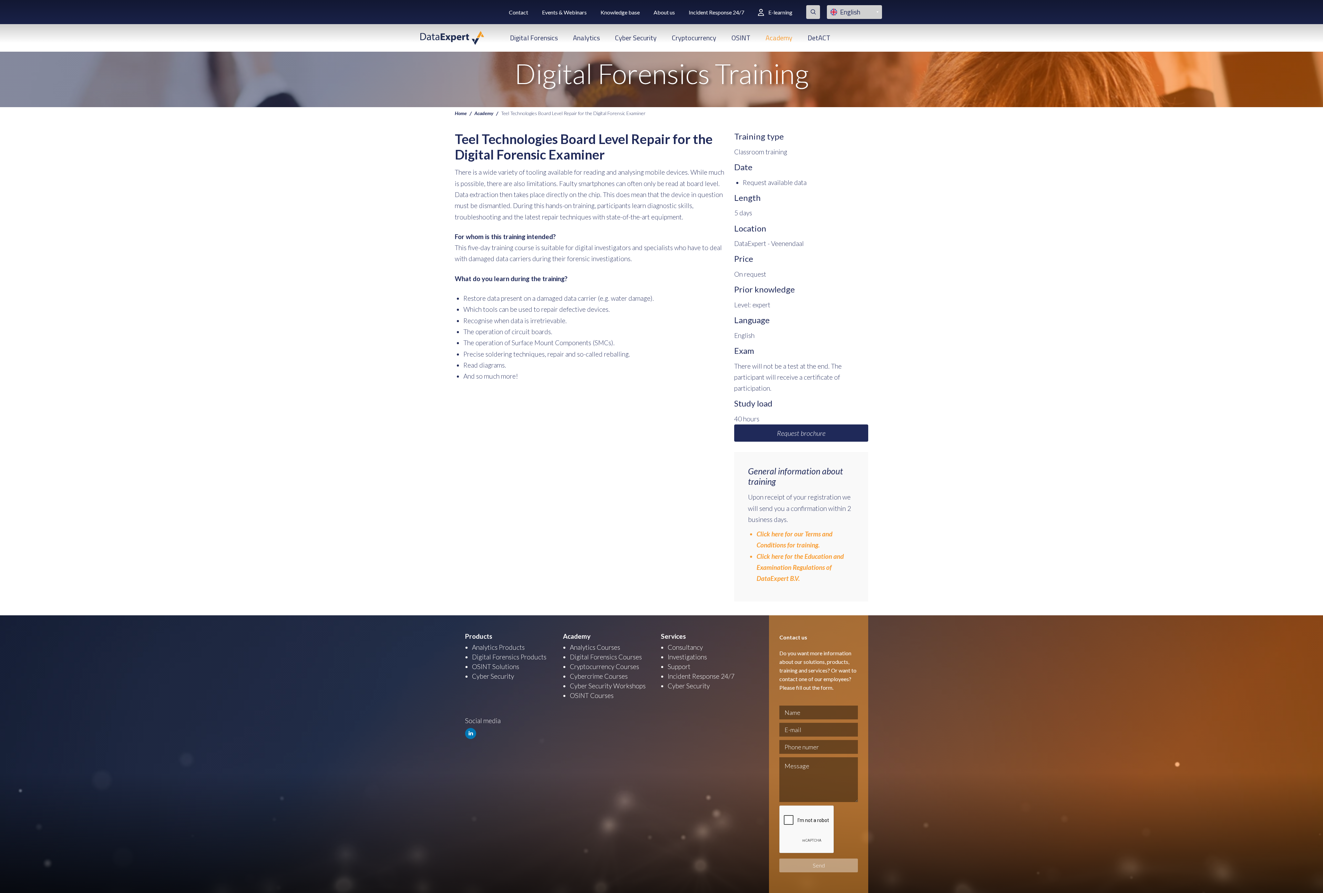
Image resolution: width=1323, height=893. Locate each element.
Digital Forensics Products (509, 657)
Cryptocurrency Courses (604, 666)
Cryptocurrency (694, 37)
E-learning (780, 12)
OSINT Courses (592, 695)
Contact (518, 12)
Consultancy (685, 647)
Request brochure (801, 433)
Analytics (586, 37)
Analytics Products (498, 647)
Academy (779, 37)
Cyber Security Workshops (608, 686)
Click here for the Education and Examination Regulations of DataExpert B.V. (800, 567)
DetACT (819, 37)
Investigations (687, 657)
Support (679, 666)
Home (461, 113)
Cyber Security (636, 37)
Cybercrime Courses (599, 676)
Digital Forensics (534, 37)
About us (664, 12)
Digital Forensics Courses (606, 657)
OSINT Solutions (495, 666)
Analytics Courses (595, 647)
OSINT (740, 37)
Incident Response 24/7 (716, 12)
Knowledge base (620, 12)
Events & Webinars (564, 12)
